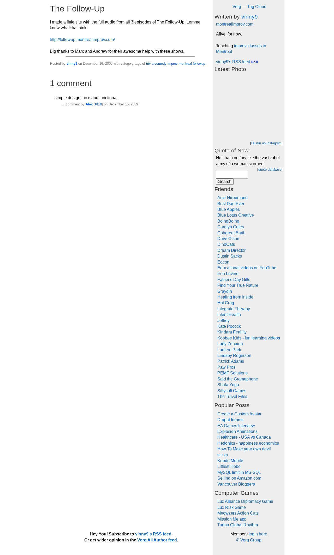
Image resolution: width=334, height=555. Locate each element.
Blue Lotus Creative (235, 215)
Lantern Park (229, 350)
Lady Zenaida (230, 344)
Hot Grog (225, 303)
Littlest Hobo (229, 466)
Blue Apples (228, 209)
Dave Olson (228, 238)
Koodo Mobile (230, 460)
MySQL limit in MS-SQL (239, 472)
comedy (160, 63)
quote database (270, 169)
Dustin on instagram (266, 143)
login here (258, 534)
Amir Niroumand (232, 197)
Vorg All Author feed (157, 540)
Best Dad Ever (230, 203)
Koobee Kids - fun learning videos (248, 338)
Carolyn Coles (230, 227)
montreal (185, 63)
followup (199, 63)
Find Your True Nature (237, 285)
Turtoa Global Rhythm (237, 525)
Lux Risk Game (231, 507)
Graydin (224, 291)
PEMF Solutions (232, 373)
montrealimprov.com (234, 24)
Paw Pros (226, 367)
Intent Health (229, 314)
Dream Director (231, 250)
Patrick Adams (230, 361)
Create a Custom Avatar (239, 414)
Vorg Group (250, 540)
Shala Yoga (228, 385)
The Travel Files (232, 396)
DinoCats (226, 244)
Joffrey (223, 320)
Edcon (223, 262)
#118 (98, 104)
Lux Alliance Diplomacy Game (245, 501)
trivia (149, 63)
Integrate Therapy (233, 309)
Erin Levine (227, 273)
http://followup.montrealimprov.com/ (82, 39)
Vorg (236, 6)
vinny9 (72, 63)
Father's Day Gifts (233, 279)
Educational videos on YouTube (246, 268)
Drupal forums (230, 419)
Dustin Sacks (229, 256)
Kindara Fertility (232, 332)
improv (173, 63)
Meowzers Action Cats (238, 513)
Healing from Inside (235, 297)
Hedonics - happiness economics (248, 443)
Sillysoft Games (231, 391)
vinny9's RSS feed (233, 61)
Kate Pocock (229, 326)
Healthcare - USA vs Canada (244, 437)
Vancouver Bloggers (236, 484)
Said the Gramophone (237, 379)
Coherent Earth (231, 233)
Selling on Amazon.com (239, 478)
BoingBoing (228, 221)
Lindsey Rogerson (234, 355)
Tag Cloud (256, 6)
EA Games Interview (236, 425)
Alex (89, 104)
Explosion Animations (237, 431)
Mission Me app (232, 519)
